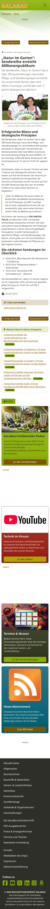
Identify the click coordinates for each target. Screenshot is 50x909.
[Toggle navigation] (44, 5)
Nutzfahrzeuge (11, 801)
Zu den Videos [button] (25, 559)
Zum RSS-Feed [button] (25, 729)
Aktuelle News (11, 763)
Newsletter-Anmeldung (16, 842)
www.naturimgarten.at (15, 307)
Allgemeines (10, 768)
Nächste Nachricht (38, 42)
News (16, 13)
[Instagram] (34, 883)
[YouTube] (12, 883)
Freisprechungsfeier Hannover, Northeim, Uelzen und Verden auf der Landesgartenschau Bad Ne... (24, 375)
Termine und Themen (15, 836)
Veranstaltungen (13, 812)
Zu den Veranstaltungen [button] (25, 659)
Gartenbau (9, 790)
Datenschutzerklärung (16, 866)
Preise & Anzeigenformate (18, 831)
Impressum (10, 861)
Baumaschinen (12, 774)
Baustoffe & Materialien (16, 779)
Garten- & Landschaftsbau (18, 785)
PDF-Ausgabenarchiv (15, 825)
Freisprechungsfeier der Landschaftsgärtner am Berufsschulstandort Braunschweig (21, 337)
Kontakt (8, 850)
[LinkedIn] (27, 883)
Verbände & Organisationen (19, 807)
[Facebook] (5, 883)
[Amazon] (41, 883)
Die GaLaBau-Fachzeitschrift (19, 820)
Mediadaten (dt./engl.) (16, 855)
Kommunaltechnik (14, 796)
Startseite (6, 13)
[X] (19, 883)
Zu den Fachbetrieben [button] (25, 461)
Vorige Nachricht (11, 42)
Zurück (9, 401)
